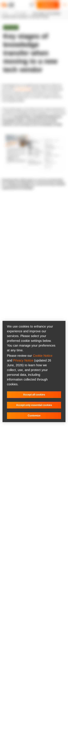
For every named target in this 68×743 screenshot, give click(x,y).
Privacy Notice (23, 360)
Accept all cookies (34, 394)
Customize (34, 415)
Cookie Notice (42, 355)
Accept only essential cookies (34, 405)
